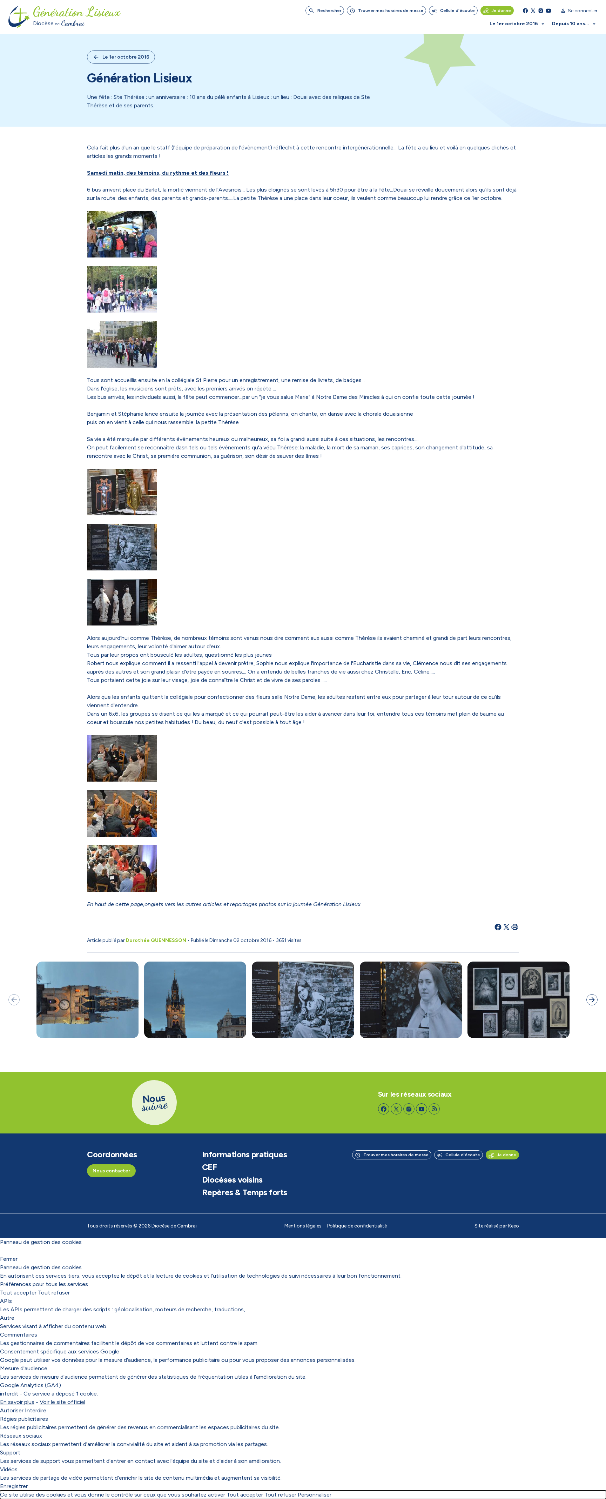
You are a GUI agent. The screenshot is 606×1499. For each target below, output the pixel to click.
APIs (6, 1301)
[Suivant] (592, 999)
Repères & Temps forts (244, 1192)
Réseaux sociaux (21, 1435)
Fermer (9, 1259)
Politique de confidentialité (357, 1226)
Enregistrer (14, 1486)
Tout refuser (54, 1292)
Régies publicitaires (24, 1419)
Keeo (513, 1226)
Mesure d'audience (23, 1368)
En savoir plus (17, 1402)
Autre (7, 1317)
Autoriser (11, 1410)
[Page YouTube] (548, 10)
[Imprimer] (515, 927)
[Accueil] (19, 17)
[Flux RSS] (434, 1109)
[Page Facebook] (525, 10)
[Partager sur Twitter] (506, 927)
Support (10, 1452)
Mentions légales (303, 1226)
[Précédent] (14, 999)
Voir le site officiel (62, 1402)
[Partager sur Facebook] (498, 927)
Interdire (35, 1410)
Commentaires (18, 1334)
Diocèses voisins (232, 1180)
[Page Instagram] (541, 10)
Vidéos (9, 1469)
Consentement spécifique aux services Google (59, 1351)
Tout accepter (18, 1292)
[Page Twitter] (533, 10)
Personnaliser (314, 1494)
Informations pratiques (244, 1154)
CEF (209, 1167)
